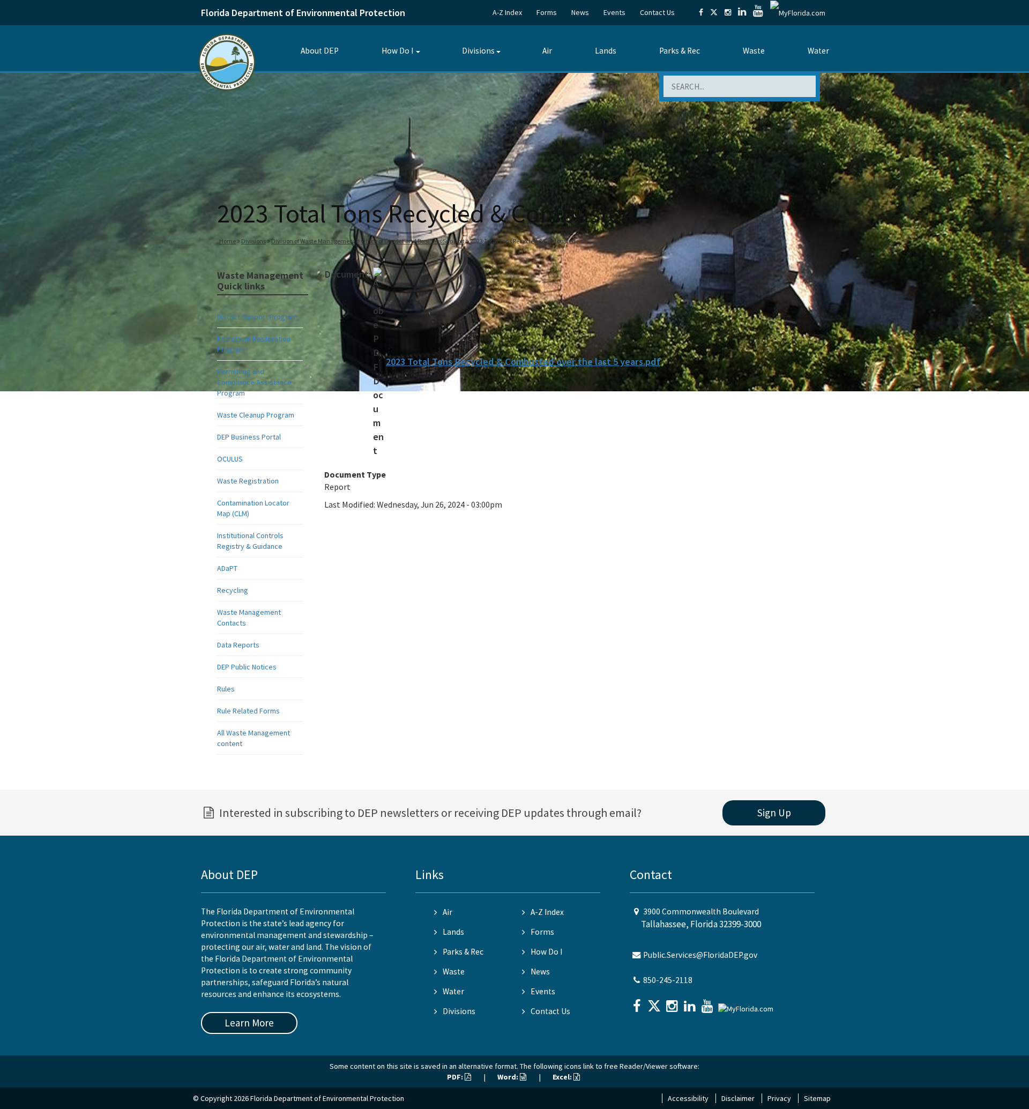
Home (227, 241)
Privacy (779, 1098)
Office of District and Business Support (413, 241)
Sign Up (774, 812)
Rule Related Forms (248, 711)
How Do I (397, 51)
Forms (546, 12)
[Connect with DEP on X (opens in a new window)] (713, 12)
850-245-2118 (667, 980)
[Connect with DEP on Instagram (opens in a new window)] (728, 12)
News (580, 12)
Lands (605, 51)
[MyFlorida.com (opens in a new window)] (797, 12)
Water (818, 51)
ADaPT (227, 568)
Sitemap (817, 1098)
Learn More (249, 1022)
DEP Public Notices (247, 667)
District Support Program (257, 317)
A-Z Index (507, 12)
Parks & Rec (679, 51)
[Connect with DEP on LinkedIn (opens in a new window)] (742, 12)
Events (614, 12)
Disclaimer (738, 1098)
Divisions (478, 51)
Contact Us (657, 12)
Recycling (232, 590)
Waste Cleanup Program (255, 415)
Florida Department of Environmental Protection (303, 12)
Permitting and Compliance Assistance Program (254, 382)
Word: (508, 1077)
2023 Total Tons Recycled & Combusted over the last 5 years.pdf (523, 361)
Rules (226, 689)
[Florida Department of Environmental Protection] (226, 61)
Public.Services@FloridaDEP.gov (700, 955)
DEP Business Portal (249, 437)
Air (547, 51)
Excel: (563, 1077)
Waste (754, 51)
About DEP (320, 51)
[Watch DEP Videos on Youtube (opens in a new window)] (758, 12)
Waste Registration (248, 481)
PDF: (456, 1077)
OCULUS (230, 459)
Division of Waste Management (313, 241)
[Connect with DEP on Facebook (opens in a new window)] (701, 12)
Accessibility (688, 1098)
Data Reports (238, 645)
